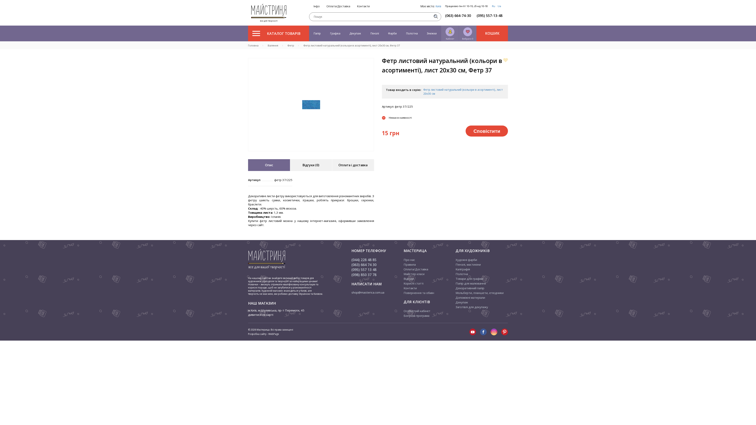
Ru (493, 6)
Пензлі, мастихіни (468, 264)
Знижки (432, 33)
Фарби (392, 33)
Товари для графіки (469, 279)
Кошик (492, 33)
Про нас (409, 260)
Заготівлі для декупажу (472, 307)
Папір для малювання (471, 283)
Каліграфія (463, 269)
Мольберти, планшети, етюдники (480, 293)
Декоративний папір (470, 288)
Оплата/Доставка (338, 6)
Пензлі (374, 33)
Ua (499, 6)
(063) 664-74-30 (458, 15)
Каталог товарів (283, 33)
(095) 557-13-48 (489, 15)
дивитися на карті (260, 315)
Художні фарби (466, 260)
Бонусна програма (416, 316)
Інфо (316, 6)
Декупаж (355, 33)
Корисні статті (413, 283)
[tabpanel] (311, 104)
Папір (317, 33)
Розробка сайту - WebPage (263, 334)
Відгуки (409, 279)
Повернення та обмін (419, 293)
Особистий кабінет (417, 311)
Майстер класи (414, 274)
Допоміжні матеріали (470, 297)
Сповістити (486, 131)
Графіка (335, 33)
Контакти (363, 6)
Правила (410, 264)
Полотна (412, 33)
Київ (438, 6)
